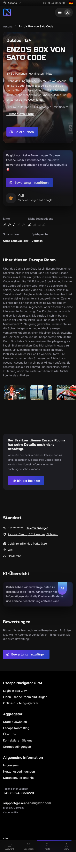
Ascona (7, 26)
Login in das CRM (15, 691)
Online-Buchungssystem (20, 703)
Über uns (9, 734)
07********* (15, 528)
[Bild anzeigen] (15, 393)
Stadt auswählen (15, 722)
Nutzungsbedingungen (19, 771)
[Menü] (64, 12)
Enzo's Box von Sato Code (36, 26)
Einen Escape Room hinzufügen (25, 697)
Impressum (11, 765)
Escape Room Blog (16, 728)
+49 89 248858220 (53, 2)
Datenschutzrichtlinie (18, 778)
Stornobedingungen (17, 746)
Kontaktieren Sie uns (17, 740)
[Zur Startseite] (7, 12)
